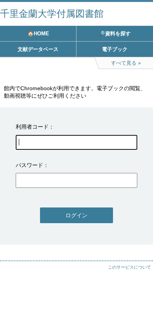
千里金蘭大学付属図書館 (52, 13)
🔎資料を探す (115, 33)
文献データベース (38, 49)
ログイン (76, 215)
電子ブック (115, 49)
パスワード (29, 165)
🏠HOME (38, 33)
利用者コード (32, 127)
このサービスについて (129, 267)
